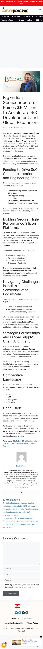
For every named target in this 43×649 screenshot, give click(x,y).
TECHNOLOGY (28, 16)
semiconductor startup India (14, 512)
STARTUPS (16, 16)
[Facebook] (16, 612)
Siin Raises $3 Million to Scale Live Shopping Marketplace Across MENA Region (20, 443)
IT (19, 500)
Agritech (30, 20)
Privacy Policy (32, 623)
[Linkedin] (26, 612)
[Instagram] (23, 612)
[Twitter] (19, 612)
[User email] (21, 493)
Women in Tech (7, 20)
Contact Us (27, 618)
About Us (15, 618)
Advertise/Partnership (14, 623)
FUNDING (5, 16)
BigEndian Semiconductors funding (20, 503)
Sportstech (20, 20)
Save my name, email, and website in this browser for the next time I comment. (22, 586)
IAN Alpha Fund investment (27, 509)
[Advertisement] (21, 44)
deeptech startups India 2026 (15, 506)
